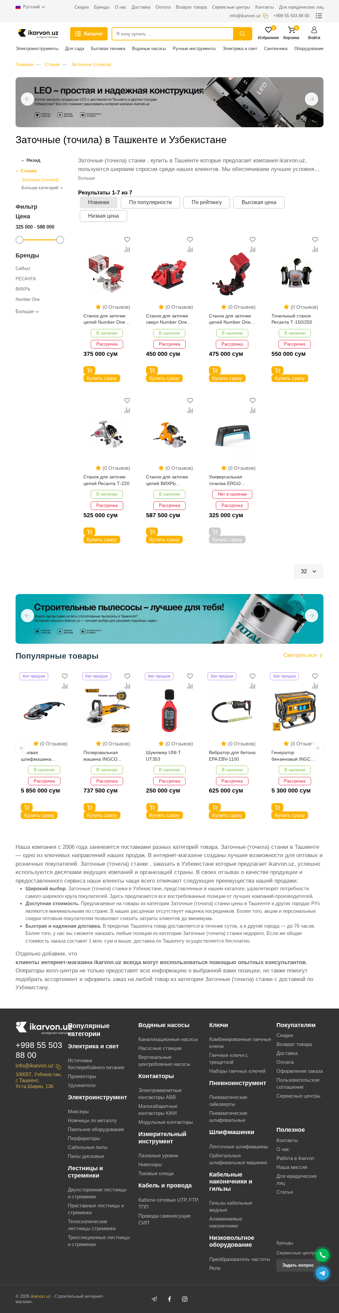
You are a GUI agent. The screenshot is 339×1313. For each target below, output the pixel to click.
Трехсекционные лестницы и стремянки (99, 1240)
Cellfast (23, 268)
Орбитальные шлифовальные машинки (238, 1159)
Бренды (284, 1242)
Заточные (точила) (91, 64)
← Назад (30, 160)
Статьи (284, 1192)
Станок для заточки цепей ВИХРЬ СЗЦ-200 (167, 480)
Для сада (74, 48)
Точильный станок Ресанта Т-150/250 (291, 319)
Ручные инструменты (194, 48)
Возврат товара (294, 1044)
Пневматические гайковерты (228, 1100)
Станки (52, 64)
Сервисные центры (298, 1096)
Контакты (287, 1140)
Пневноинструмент (237, 1083)
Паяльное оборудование (96, 1129)
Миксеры (78, 1111)
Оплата (285, 1062)
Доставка (287, 1053)
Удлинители (81, 1085)
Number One (28, 299)
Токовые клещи (155, 1173)
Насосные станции (159, 1048)
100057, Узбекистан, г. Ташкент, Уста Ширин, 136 (39, 1080)
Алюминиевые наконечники (225, 1222)
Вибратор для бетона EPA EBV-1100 (232, 756)
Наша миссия (291, 1167)
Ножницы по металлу (92, 1120)
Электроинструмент (97, 1097)
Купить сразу (102, 378)
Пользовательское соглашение (297, 1083)
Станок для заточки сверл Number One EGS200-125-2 (167, 319)
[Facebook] (169, 1299)
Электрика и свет (239, 48)
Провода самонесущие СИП (164, 1219)
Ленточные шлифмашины (238, 1146)
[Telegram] (154, 1299)
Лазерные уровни (158, 1155)
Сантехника (275, 48)
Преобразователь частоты (239, 1259)
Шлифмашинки (231, 1132)
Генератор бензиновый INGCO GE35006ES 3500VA (293, 756)
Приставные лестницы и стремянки (96, 1209)
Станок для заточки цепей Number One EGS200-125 (230, 319)
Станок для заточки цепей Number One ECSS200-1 (104, 319)
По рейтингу (207, 202)
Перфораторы (84, 1138)
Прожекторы (82, 1076)
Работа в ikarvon (295, 1158)
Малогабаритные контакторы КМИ (157, 1109)
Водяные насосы (149, 48)
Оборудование (308, 48)
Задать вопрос (298, 1265)
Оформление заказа (299, 1071)
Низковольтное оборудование (231, 1241)
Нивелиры (150, 1164)
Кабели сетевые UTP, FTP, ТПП (168, 1203)
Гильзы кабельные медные (230, 1206)
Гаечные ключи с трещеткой (228, 1058)
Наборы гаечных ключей (237, 1071)
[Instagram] (185, 1299)
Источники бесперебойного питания (96, 1064)
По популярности (150, 202)
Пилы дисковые (86, 1156)
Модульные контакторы (165, 1122)
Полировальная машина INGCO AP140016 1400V (101, 756)
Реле (214, 1268)
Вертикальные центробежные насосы (164, 1060)
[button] (27, 99)
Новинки (98, 202)
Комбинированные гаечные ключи (240, 1042)
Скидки (284, 1035)
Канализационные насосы (168, 1039)
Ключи (218, 1025)
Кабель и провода (165, 1185)
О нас (283, 1149)
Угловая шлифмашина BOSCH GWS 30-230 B (43, 756)
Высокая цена (259, 202)
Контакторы (156, 1076)
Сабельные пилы (88, 1147)
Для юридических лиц (296, 1179)
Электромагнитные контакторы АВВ (160, 1093)
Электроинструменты (37, 48)
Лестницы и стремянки (85, 1171)
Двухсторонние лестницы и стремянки (97, 1193)
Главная (24, 64)
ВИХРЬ (23, 289)
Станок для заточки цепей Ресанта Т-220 (106, 480)
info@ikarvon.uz (35, 1065)
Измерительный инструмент (162, 1137)
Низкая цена (103, 216)
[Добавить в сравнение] (127, 249)
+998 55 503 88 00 (39, 1050)
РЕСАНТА (26, 278)
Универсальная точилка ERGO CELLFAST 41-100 (228, 480)
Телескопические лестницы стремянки (92, 1225)
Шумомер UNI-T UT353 (163, 756)
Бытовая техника (108, 48)
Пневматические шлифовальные (228, 1116)
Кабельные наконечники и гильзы (230, 1181)
